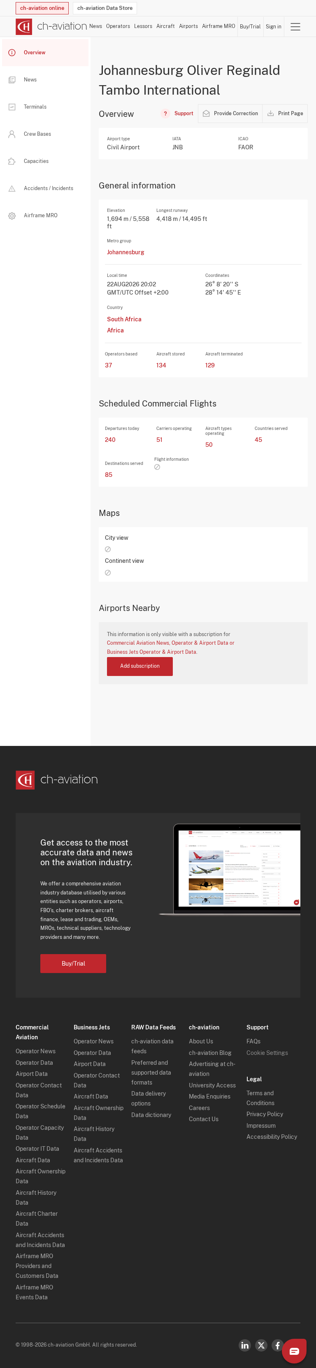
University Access (212, 1085)
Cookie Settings (267, 1053)
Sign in (273, 27)
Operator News (36, 1051)
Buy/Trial (250, 27)
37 (108, 365)
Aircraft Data (33, 1160)
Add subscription (140, 666)
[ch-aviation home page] (51, 27)
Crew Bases (37, 134)
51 (159, 440)
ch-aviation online (42, 8)
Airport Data (32, 1074)
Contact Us (203, 1119)
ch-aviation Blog (210, 1053)
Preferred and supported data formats (151, 1072)
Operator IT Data (37, 1148)
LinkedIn (245, 1345)
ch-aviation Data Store (104, 8)
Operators (118, 26)
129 (210, 365)
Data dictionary (151, 1115)
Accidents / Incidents (48, 188)
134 (161, 365)
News (95, 26)
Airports (188, 26)
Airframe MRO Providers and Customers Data (37, 1266)
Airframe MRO (218, 26)
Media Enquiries (209, 1096)
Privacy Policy (264, 1114)
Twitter (261, 1345)
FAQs (253, 1041)
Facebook (278, 1345)
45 (258, 440)
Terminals (35, 107)
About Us (201, 1041)
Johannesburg (125, 252)
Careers (199, 1108)
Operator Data (34, 1062)
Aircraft (165, 26)
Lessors (143, 26)
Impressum (261, 1125)
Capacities (36, 161)
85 (108, 474)
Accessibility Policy (271, 1136)
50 (209, 444)
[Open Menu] (295, 26)
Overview (34, 53)
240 (110, 440)
